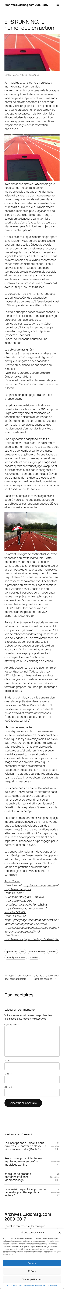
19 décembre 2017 (55, 1192)
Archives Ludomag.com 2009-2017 (26, 5)
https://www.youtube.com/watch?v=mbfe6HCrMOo (25, 910)
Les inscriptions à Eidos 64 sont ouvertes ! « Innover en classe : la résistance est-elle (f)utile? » (25, 1146)
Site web (8, 1087)
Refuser (32, 1271)
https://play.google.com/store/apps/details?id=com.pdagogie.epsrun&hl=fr (31, 922)
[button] (59, 1232)
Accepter (32, 1263)
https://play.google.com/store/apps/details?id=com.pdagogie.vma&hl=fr (31, 929)
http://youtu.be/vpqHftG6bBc (22, 897)
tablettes (33, 957)
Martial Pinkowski (21, 74)
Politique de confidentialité (46, 1285)
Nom (7, 1060)
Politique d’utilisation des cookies (20, 1285)
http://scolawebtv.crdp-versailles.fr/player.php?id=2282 (24, 902)
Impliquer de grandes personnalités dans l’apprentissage (17, 1177)
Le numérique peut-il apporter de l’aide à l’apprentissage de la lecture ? (25, 1192)
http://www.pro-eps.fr (17, 889)
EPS (22, 951)
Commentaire (11, 1024)
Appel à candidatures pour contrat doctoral (17, 977)
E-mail (8, 1073)
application (11, 951)
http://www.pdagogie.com (39, 885)
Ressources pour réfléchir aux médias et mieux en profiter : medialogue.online (23, 1161)
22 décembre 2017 (55, 1146)
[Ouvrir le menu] (58, 5)
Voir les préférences (32, 1279)
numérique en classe (15, 957)
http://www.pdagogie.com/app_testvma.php (31, 939)
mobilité (52, 951)
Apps (36, 74)
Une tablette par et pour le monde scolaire (46, 977)
